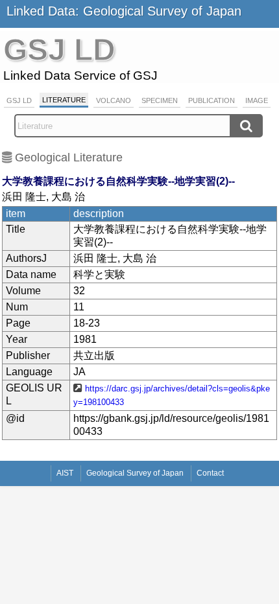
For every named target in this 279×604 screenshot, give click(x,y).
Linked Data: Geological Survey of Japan (123, 11)
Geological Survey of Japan (135, 473)
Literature (64, 100)
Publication (211, 100)
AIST (64, 473)
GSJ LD (19, 100)
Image (256, 100)
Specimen (159, 100)
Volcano (113, 100)
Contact (210, 473)
